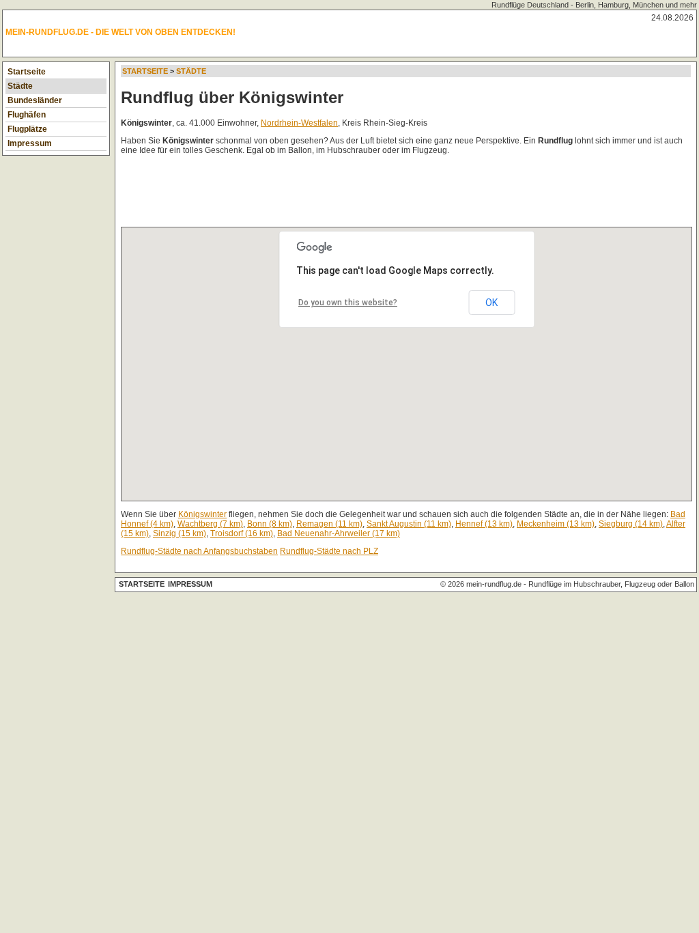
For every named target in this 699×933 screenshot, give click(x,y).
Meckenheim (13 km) (556, 524)
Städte (20, 86)
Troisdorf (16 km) (241, 533)
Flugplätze (27, 129)
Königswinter (202, 514)
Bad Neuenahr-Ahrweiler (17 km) (338, 533)
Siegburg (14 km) (631, 524)
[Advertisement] (369, 194)
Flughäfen (27, 115)
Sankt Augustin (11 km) (409, 524)
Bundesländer (35, 100)
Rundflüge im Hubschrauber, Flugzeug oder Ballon (611, 584)
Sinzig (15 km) (179, 533)
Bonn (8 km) (269, 524)
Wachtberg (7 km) (210, 524)
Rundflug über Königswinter (232, 97)
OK (491, 302)
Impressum (30, 143)
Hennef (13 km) (484, 524)
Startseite (27, 71)
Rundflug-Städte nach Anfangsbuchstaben (199, 551)
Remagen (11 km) (329, 524)
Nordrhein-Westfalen (299, 123)
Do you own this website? (347, 302)
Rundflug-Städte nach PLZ (329, 551)
